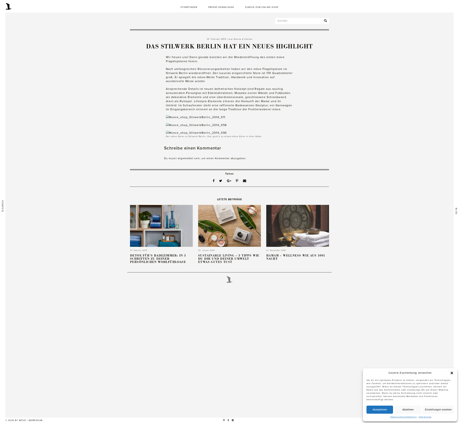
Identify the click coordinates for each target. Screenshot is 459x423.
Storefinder (189, 7)
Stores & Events (243, 39)
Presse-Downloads (221, 7)
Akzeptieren (380, 409)
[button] (452, 373)
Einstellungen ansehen (438, 409)
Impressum (425, 417)
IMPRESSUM (36, 420)
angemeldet (185, 158)
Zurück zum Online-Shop (261, 7)
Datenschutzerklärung (403, 417)
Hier (209, 136)
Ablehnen (408, 409)
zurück (2, 205)
